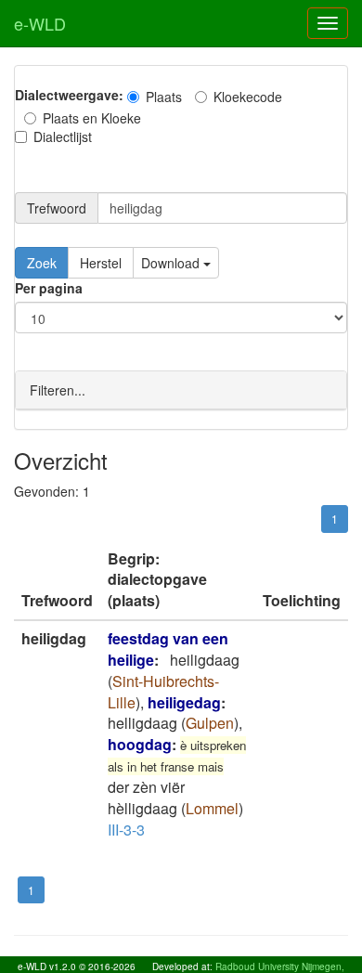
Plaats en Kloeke (92, 118)
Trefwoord (56, 208)
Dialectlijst (62, 136)
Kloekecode (247, 96)
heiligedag (184, 702)
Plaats (164, 96)
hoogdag (140, 744)
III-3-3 (126, 829)
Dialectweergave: (69, 94)
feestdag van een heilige (168, 649)
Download (172, 262)
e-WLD (40, 23)
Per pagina (49, 288)
